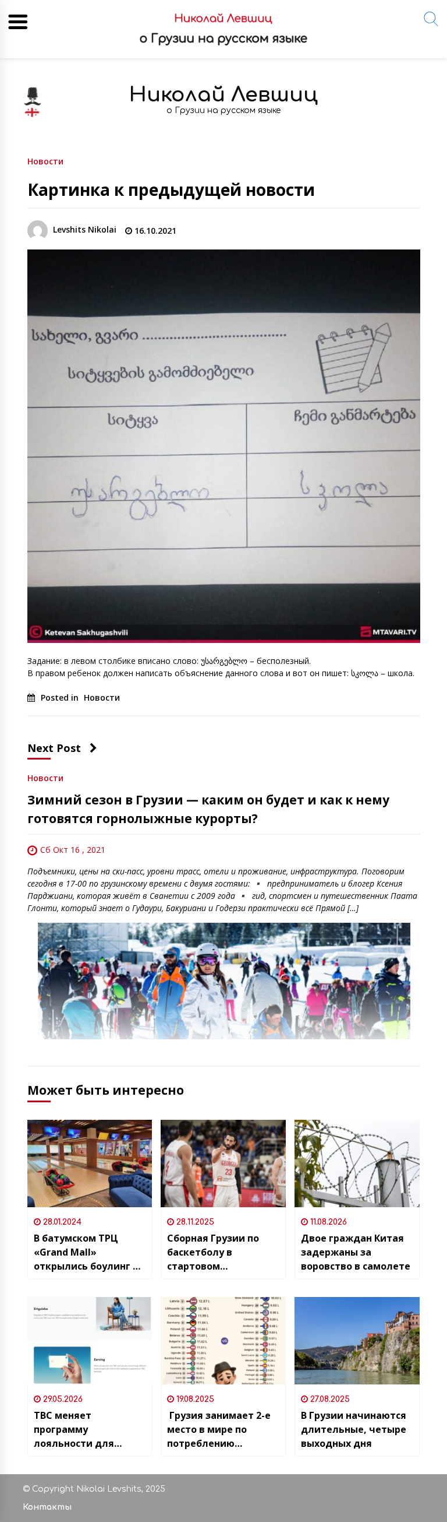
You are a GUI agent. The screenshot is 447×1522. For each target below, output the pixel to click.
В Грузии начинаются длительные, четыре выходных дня (353, 1429)
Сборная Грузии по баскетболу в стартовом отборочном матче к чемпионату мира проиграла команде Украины (218, 1252)
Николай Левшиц (223, 94)
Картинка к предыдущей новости (171, 189)
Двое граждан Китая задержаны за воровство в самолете (355, 1252)
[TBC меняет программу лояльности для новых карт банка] (89, 1340)
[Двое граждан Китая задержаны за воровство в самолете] (357, 1163)
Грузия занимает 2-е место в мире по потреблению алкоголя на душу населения (219, 1429)
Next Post (54, 748)
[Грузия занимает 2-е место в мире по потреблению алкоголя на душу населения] (223, 1340)
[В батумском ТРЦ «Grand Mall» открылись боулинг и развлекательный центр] (89, 1163)
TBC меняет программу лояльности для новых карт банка (77, 1429)
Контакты (47, 1507)
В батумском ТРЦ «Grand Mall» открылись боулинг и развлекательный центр (86, 1252)
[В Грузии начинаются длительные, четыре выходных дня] (357, 1340)
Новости (45, 161)
